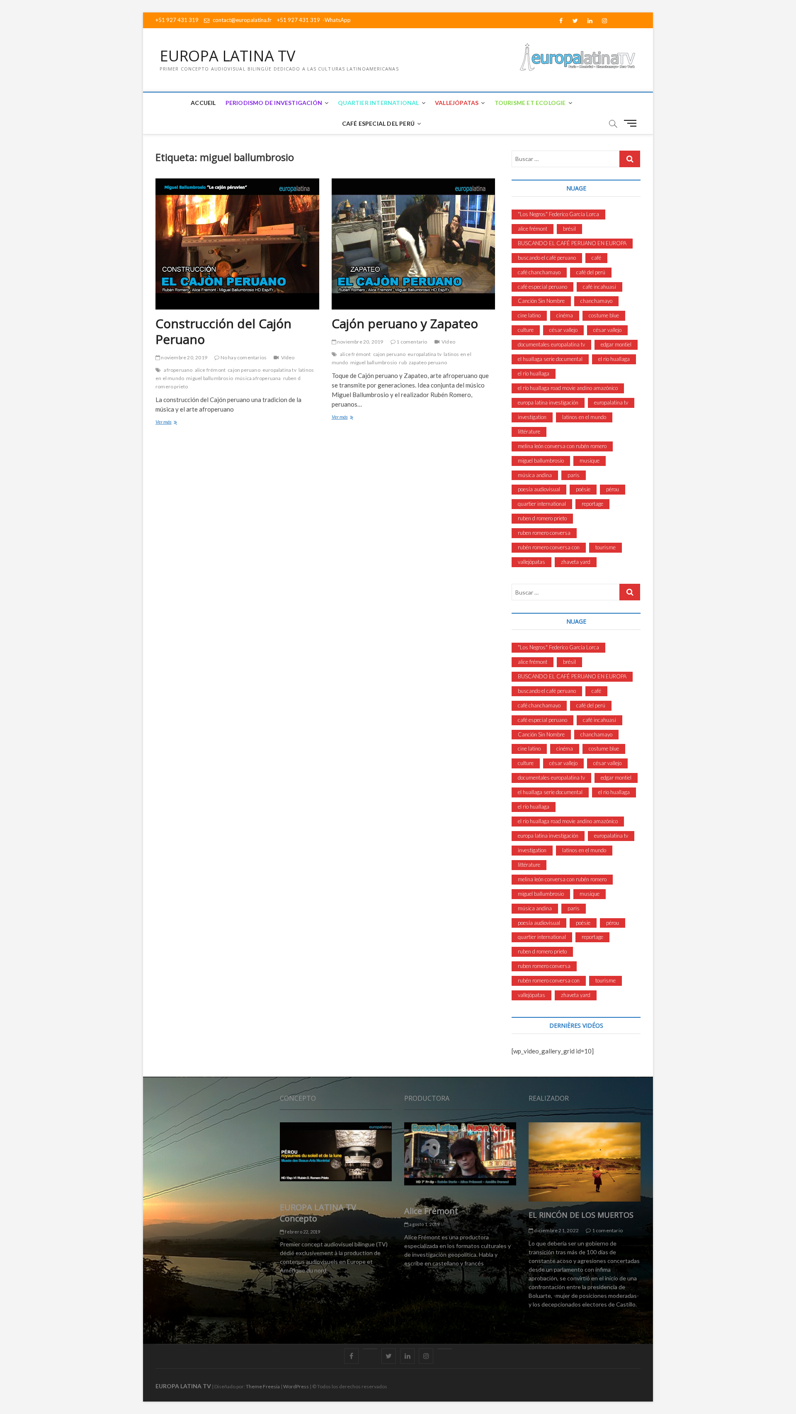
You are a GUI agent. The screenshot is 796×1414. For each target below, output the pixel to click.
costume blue (604, 315)
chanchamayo (596, 300)
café (596, 257)
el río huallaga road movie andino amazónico (568, 388)
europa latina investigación (548, 402)
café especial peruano (542, 286)
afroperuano (178, 370)
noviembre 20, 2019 (183, 357)
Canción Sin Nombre (541, 300)
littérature (529, 431)
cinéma (564, 315)
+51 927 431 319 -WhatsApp (314, 20)
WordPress (296, 1386)
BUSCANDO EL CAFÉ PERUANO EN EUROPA (572, 243)
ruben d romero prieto (542, 518)
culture (526, 330)
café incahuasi (599, 286)
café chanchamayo (539, 272)
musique (589, 460)
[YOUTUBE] (370, 1348)
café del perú (590, 272)
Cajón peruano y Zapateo (405, 323)
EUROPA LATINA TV (227, 56)
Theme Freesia (263, 1386)
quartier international (542, 503)
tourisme (605, 547)
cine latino (529, 315)
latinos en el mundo (584, 417)
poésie (583, 489)
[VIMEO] (444, 1348)
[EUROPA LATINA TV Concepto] (336, 1151)
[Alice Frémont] (460, 1153)
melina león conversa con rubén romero (562, 446)
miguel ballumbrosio (209, 378)
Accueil (203, 102)
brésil (569, 228)
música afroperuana (258, 378)
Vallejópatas (456, 102)
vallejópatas (531, 561)
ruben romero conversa (544, 532)
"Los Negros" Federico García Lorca (558, 214)
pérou (612, 489)
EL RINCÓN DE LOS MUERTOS (581, 1215)
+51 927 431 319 (177, 20)
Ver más (176, 422)
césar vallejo (563, 330)
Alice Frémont (431, 1211)
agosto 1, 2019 (423, 1224)
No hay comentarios (243, 357)
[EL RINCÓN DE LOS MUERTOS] (585, 1162)
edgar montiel (616, 344)
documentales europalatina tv (551, 344)
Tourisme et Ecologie (530, 102)
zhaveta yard (575, 561)
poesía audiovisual (539, 489)
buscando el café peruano (547, 257)
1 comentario (411, 342)
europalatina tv (279, 370)
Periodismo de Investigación (274, 102)
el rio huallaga (614, 359)
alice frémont (210, 370)
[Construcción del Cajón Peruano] (237, 244)
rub (403, 362)
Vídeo (287, 357)
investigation (532, 417)
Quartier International (378, 102)
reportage (592, 503)
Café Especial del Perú (378, 123)
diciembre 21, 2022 (556, 1230)
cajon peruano (244, 370)
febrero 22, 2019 (302, 1231)
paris (574, 475)
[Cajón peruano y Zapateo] (413, 244)
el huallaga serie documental (550, 359)
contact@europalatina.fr (241, 20)
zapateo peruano (428, 362)
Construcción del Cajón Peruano (223, 331)
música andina (535, 475)
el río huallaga (533, 373)
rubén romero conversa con (549, 547)
